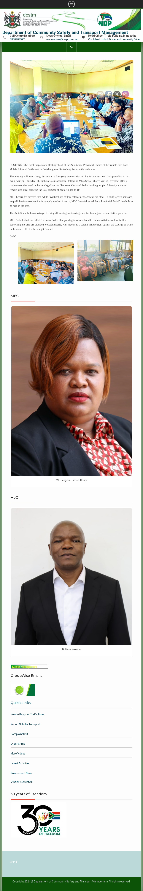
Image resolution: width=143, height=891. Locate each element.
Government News (21, 773)
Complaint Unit (19, 734)
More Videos (18, 753)
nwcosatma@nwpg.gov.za (61, 39)
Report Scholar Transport (25, 724)
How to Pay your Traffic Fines (27, 714)
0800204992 (17, 39)
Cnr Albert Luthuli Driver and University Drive (114, 39)
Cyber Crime (18, 743)
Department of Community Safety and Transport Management (65, 32)
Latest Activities (20, 763)
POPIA (13, 862)
